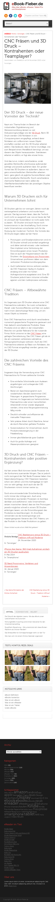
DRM (6, 765)
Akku (6, 793)
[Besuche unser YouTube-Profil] (20, 15)
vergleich (7, 817)
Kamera (15, 807)
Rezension (16, 812)
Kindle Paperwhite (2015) (13, 835)
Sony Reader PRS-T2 (11, 865)
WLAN (20, 817)
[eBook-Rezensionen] (16, 681)
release (7, 812)
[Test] (16, 665)
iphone (44, 804)
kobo (26, 809)
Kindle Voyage (9, 840)
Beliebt (33, 612)
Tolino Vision (9, 846)
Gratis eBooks (10, 708)
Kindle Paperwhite (15, 809)
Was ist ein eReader (13, 703)
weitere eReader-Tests (12, 870)
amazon (21, 792)
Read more (12, 886)
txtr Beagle (8, 863)
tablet (29, 814)
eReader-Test (9, 774)
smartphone (14, 814)
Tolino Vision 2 (9, 837)
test (37, 814)
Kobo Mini (7, 861)
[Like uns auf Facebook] (11, 15)
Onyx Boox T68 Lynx (11, 844)
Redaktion (20, 60)
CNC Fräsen (36, 333)
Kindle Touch (9, 868)
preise (43, 809)
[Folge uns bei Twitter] (15, 15)
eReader (7, 772)
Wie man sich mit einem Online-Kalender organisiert (24, 636)
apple (8, 795)
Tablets (6, 780)
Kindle (32, 806)
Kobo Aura (8, 848)
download (35, 798)
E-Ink (45, 798)
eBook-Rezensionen (11, 767)
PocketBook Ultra (10, 842)
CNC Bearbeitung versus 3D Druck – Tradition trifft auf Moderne (39, 593)
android (33, 792)
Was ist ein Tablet (12, 705)
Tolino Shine (9, 859)
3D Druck (36, 133)
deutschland (10, 798)
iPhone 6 (8, 807)
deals (32, 795)
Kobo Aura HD (9, 857)
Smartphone (8, 776)
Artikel (9, 612)
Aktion (10, 793)
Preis (36, 809)
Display (24, 797)
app (39, 793)
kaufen (23, 806)
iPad (37, 803)
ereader (11, 803)
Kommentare (22, 612)
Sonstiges (7, 63)
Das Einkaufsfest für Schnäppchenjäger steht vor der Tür (25, 633)
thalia (42, 815)
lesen (30, 809)
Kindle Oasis (8, 829)
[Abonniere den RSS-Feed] (6, 15)
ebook (9, 800)
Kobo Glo (7, 852)
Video (14, 817)
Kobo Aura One (9, 831)
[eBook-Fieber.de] (23, 11)
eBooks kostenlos (12, 697)
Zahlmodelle (8, 782)
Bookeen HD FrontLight (12, 855)
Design (39, 795)
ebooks (22, 801)
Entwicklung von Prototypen (36, 256)
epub (39, 801)
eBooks (6, 770)
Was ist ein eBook (12, 700)
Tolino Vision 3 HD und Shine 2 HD (17, 833)
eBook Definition (12, 695)
